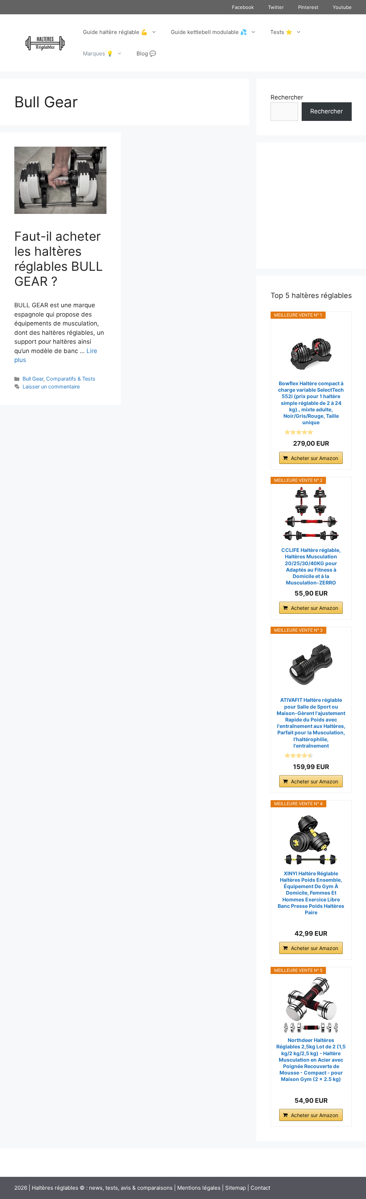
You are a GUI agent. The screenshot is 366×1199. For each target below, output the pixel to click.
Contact (260, 1187)
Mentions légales (199, 1187)
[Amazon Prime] (328, 432)
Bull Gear (33, 379)
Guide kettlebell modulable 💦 (209, 32)
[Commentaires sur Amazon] (299, 432)
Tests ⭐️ (281, 32)
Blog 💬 (146, 53)
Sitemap (235, 1187)
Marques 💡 (98, 53)
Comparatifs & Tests (70, 379)
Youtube (342, 7)
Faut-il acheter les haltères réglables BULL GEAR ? (58, 259)
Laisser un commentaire (51, 386)
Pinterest (308, 7)
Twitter (276, 7)
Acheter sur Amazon (314, 458)
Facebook (243, 7)
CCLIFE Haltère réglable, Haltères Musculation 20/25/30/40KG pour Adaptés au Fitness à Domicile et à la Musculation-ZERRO (311, 566)
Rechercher (287, 97)
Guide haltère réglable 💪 (115, 32)
